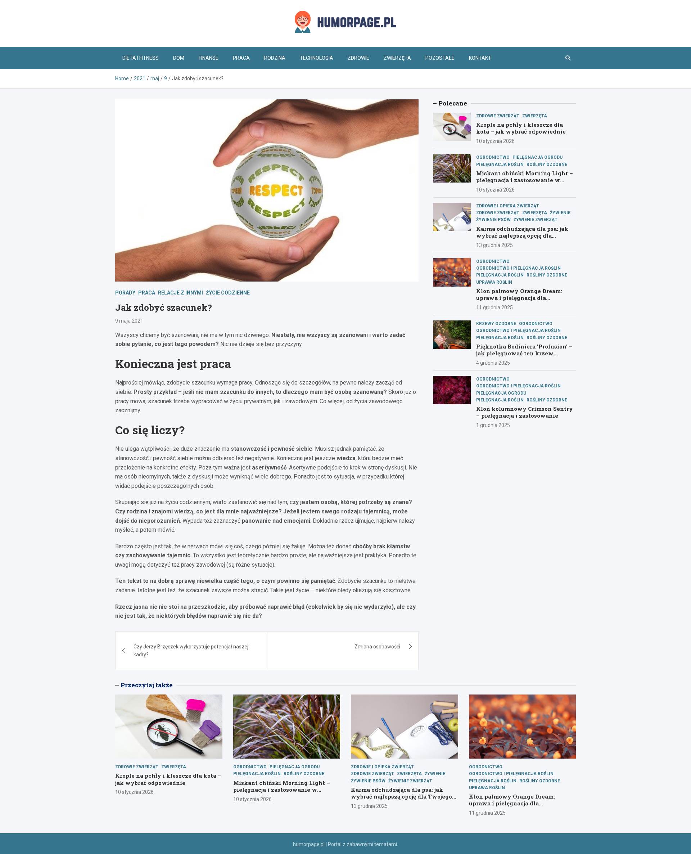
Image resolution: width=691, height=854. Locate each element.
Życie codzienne (228, 293)
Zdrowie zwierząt (497, 115)
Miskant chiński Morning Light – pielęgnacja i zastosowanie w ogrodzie (524, 180)
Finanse (208, 58)
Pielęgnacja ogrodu (537, 157)
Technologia (316, 58)
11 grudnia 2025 (494, 307)
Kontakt (480, 58)
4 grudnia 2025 (493, 363)
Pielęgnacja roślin (500, 164)
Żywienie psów (493, 219)
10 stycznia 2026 (495, 141)
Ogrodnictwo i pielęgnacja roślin (518, 268)
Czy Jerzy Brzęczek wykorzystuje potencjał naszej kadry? (191, 650)
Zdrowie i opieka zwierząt (507, 205)
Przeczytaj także (147, 685)
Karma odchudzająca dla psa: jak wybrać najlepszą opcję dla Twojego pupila (522, 235)
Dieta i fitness (140, 58)
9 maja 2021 (129, 321)
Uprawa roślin (494, 282)
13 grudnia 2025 (494, 245)
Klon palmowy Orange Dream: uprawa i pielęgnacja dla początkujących (519, 298)
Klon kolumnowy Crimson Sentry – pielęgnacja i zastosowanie (524, 412)
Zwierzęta (397, 58)
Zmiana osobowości (377, 647)
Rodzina (274, 58)
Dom (178, 58)
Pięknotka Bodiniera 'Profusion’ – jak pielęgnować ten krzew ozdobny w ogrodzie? (524, 353)
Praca (241, 58)
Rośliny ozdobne (547, 164)
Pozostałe (440, 58)
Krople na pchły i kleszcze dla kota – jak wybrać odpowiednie (521, 128)
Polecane (452, 103)
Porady (125, 293)
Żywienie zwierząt (535, 219)
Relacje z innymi (180, 293)
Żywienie (560, 212)
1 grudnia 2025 (493, 425)
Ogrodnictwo (493, 157)
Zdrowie (358, 58)
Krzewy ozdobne (496, 323)
